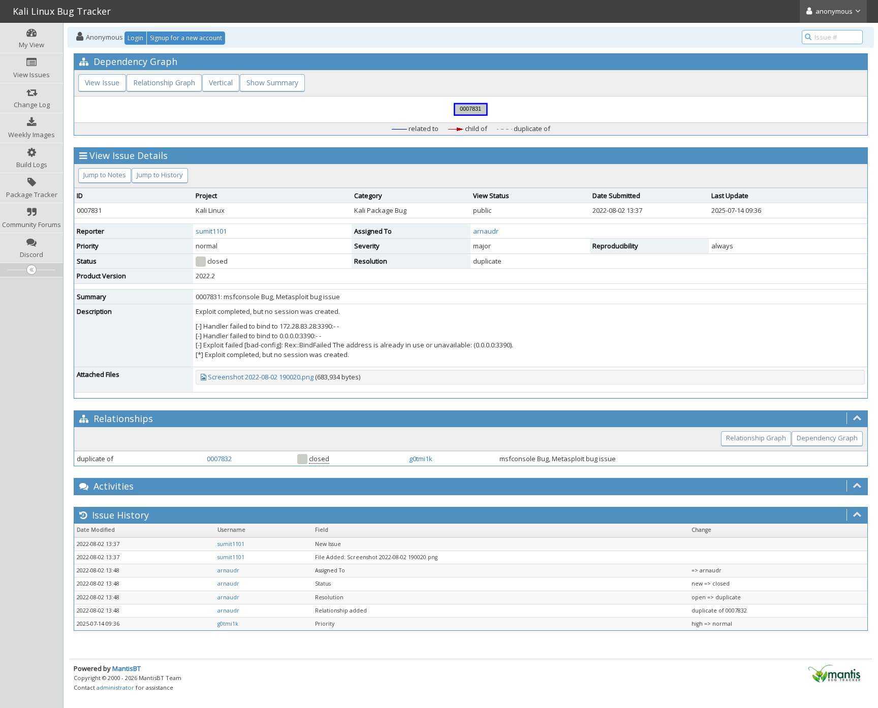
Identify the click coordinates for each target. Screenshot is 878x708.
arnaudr (485, 231)
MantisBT (126, 668)
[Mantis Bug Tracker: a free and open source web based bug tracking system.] (834, 673)
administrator (115, 687)
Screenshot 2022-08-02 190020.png (260, 376)
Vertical (221, 82)
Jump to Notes (104, 174)
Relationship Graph (164, 82)
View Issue (102, 82)
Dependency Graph (827, 437)
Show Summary (272, 82)
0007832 (219, 458)
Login (135, 38)
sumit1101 (211, 231)
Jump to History (160, 174)
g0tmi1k (420, 458)
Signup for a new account (186, 38)
